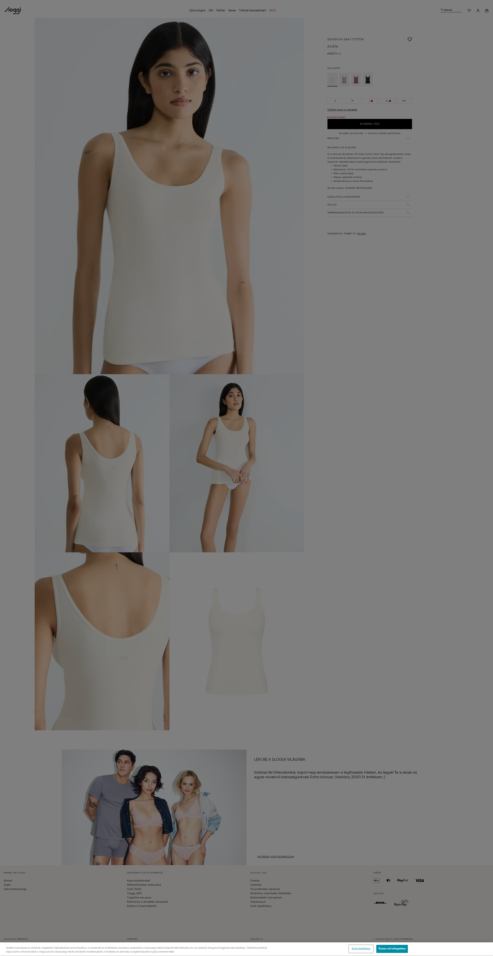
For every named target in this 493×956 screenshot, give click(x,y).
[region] (246, 949)
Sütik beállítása (361, 949)
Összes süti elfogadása (392, 949)
